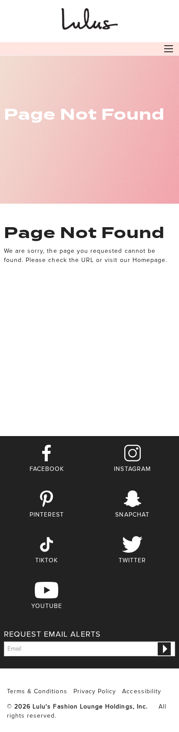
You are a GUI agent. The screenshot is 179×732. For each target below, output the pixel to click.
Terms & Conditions (37, 691)
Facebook (47, 469)
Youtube (46, 606)
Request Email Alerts (52, 634)
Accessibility (141, 691)
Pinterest (47, 514)
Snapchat (132, 514)
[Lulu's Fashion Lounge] (89, 17)
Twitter (132, 560)
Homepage (149, 260)
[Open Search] (168, 48)
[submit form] (164, 648)
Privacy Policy (94, 691)
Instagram (132, 469)
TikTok (46, 560)
